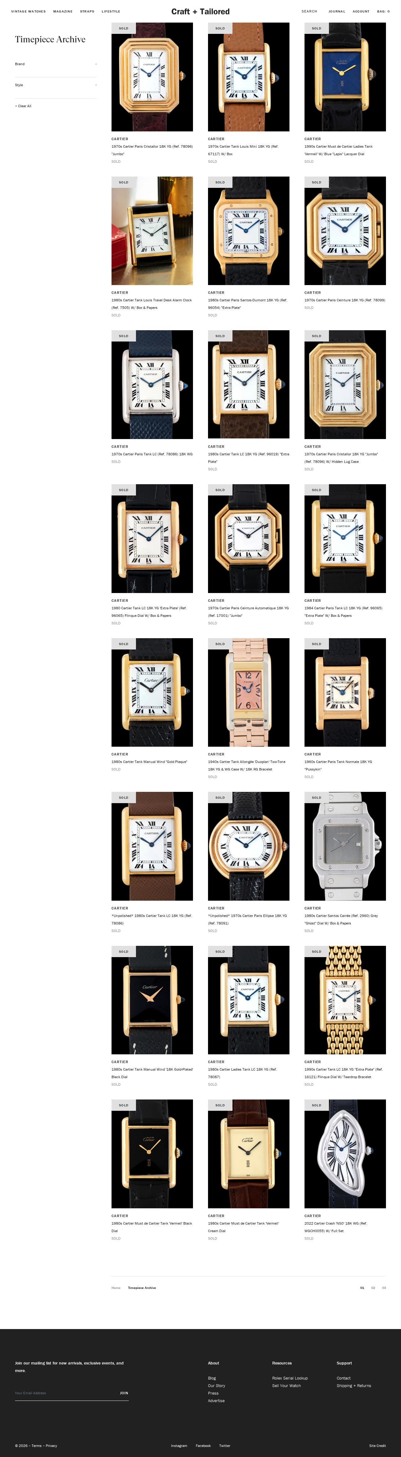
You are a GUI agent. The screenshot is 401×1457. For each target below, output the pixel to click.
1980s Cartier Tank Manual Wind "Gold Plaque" (149, 761)
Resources (282, 1363)
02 (373, 1287)
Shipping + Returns (354, 1385)
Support (344, 1363)
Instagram (179, 1445)
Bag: (383, 11)
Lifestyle (111, 11)
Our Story (216, 1385)
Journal (337, 11)
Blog (212, 1378)
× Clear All (23, 105)
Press (213, 1393)
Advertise (216, 1400)
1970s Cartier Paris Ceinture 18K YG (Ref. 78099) (345, 300)
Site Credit (377, 1445)
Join (124, 1393)
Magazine (63, 11)
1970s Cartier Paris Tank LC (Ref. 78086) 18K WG (152, 454)
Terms (37, 1445)
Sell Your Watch (286, 1385)
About (213, 1363)
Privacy (51, 1445)
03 (384, 1287)
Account (361, 11)
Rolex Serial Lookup (290, 1378)
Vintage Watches (28, 11)
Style (19, 84)
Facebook (204, 1445)
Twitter (224, 1445)
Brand (19, 63)
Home (116, 1287)
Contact (344, 1378)
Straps (87, 11)
